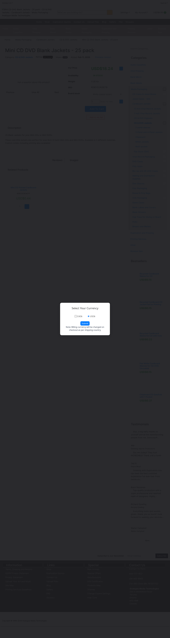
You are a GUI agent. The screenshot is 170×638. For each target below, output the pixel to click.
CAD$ (79, 316)
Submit (85, 323)
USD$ (92, 316)
